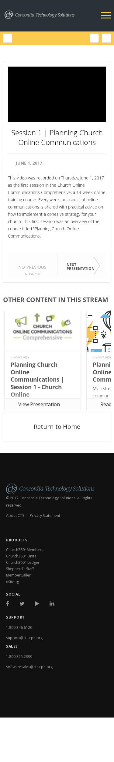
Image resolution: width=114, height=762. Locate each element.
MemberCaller (18, 575)
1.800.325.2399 (19, 656)
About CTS (15, 515)
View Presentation (39, 404)
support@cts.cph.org (24, 637)
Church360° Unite (21, 556)
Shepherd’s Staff (20, 568)
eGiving (12, 581)
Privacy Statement (45, 515)
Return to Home (57, 426)
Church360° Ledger (23, 562)
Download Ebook (28, 707)
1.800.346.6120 (19, 627)
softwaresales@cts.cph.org (29, 666)
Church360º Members (24, 549)
